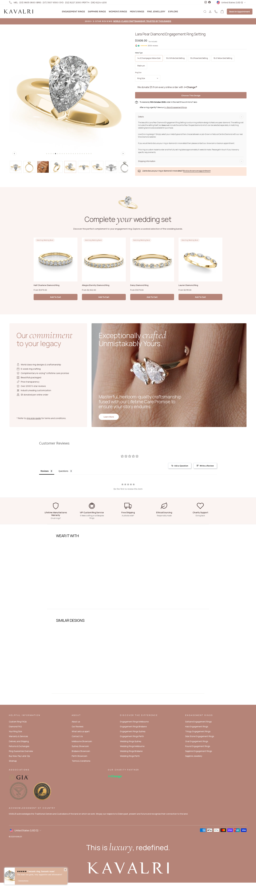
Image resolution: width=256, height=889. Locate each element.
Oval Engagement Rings (196, 741)
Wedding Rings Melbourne (132, 746)
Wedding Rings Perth (130, 756)
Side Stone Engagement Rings (199, 736)
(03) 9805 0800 (27, 2)
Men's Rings (137, 11)
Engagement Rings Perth (132, 736)
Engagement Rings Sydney (132, 731)
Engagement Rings (73, 11)
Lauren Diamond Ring (188, 285)
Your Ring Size (15, 731)
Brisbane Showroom (81, 751)
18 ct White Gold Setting (175, 58)
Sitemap (13, 761)
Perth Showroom (79, 756)
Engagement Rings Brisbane (133, 726)
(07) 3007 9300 (50, 2)
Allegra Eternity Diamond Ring (95, 285)
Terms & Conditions (81, 761)
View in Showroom (68, 598)
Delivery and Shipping (19, 741)
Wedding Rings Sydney (130, 741)
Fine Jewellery (156, 11)
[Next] (123, 153)
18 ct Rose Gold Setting (199, 58)
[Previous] (14, 153)
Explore (173, 11)
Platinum (141, 65)
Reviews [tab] (45, 471)
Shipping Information (146, 161)
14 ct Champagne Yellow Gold (148, 58)
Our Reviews (77, 726)
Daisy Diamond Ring (139, 285)
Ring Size (138, 72)
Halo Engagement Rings (196, 726)
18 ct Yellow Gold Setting (222, 58)
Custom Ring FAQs (18, 721)
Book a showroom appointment (197, 171)
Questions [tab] (63, 471)
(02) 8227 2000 (73, 2)
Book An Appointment (239, 11)
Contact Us (77, 736)
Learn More (109, 416)
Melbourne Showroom (82, 741)
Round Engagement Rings (197, 746)
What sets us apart (81, 731)
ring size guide (34, 418)
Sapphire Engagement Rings (198, 751)
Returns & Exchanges (19, 746)
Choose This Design (190, 95)
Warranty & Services (18, 736)
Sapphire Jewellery (193, 756)
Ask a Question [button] (181, 465)
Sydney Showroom (80, 746)
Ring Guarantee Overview (21, 751)
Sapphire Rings (97, 11)
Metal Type (139, 53)
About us (76, 721)
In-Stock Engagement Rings (175, 107)
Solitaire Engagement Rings (198, 721)
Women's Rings (118, 11)
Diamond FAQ (15, 726)
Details (141, 116)
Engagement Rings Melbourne (134, 721)
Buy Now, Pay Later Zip (19, 756)
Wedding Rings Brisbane (131, 751)
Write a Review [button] (207, 465)
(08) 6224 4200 (99, 2)
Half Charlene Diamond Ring (46, 285)
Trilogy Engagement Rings (197, 731)
